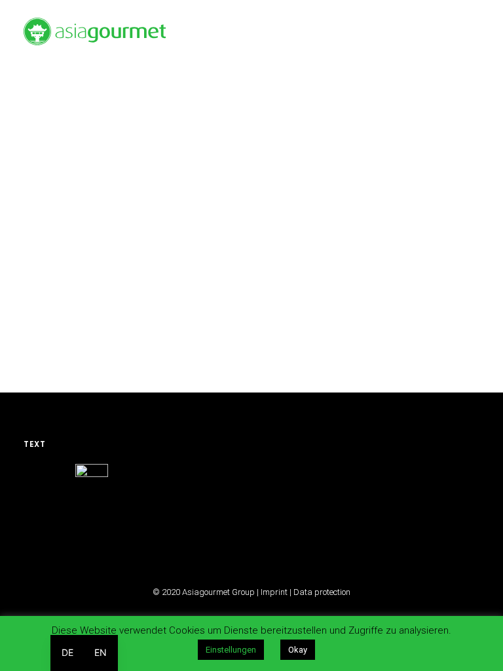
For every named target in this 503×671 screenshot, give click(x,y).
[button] (473, 31)
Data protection (321, 592)
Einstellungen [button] (231, 650)
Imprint (274, 592)
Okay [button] (297, 650)
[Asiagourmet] (95, 31)
